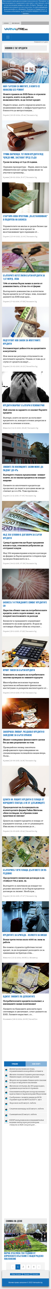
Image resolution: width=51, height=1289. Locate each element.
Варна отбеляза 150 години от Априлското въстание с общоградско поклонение (23, 1256)
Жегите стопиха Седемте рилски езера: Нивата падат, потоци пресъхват (27, 1075)
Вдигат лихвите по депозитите (19, 996)
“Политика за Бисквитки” (12, 11)
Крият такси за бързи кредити (19, 670)
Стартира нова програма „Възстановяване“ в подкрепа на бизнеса (25, 218)
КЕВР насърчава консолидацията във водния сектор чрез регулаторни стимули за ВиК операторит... (26, 1122)
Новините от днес (41, 42)
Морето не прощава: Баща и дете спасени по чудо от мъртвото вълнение (27, 1081)
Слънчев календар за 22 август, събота (26, 1108)
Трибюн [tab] (15, 1064)
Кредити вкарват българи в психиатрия (23, 405)
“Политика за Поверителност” (36, 9)
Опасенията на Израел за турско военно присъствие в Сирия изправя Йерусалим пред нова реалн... (27, 1094)
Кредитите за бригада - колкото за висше (25, 935)
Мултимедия (15, 23)
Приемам (26, 13)
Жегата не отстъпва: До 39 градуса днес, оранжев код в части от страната (27, 1087)
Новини (6, 23)
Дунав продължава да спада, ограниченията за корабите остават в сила (26, 1071)
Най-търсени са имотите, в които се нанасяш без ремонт (21, 88)
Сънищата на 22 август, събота (23, 1114)
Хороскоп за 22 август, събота (22, 1102)
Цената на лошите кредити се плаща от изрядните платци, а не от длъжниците (24, 801)
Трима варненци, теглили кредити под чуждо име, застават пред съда (23, 155)
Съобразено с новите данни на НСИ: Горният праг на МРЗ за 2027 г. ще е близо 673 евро (25, 1099)
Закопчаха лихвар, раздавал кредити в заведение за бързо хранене (23, 733)
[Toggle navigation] (8, 37)
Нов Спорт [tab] (36, 1064)
